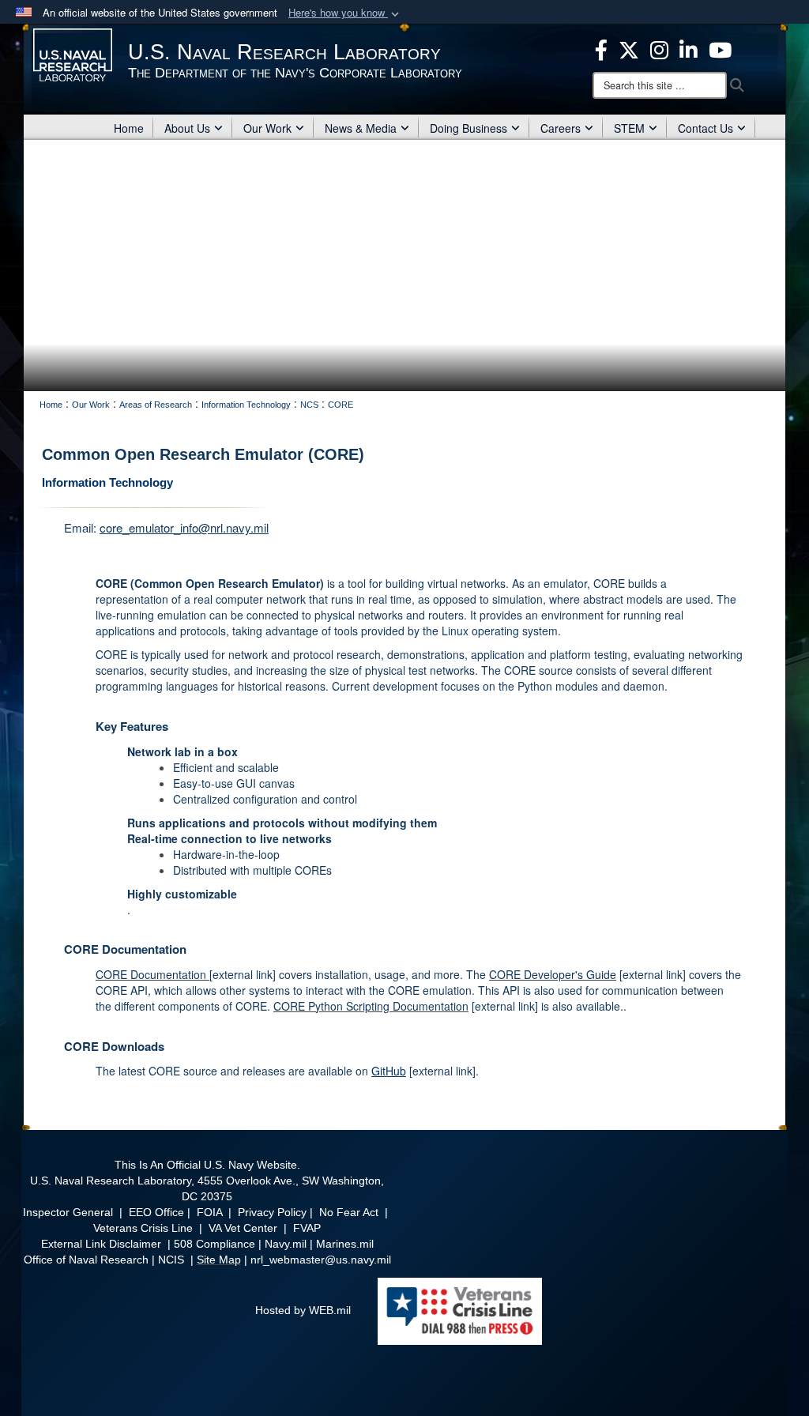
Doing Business (468, 128)
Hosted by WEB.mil (303, 1310)
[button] (345, 13)
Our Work (267, 128)
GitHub (388, 1071)
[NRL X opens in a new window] (629, 48)
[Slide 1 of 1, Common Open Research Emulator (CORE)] (404, 265)
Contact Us (705, 128)
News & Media (361, 128)
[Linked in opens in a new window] (688, 48)
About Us (187, 128)
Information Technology (107, 482)
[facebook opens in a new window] (601, 48)
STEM (629, 128)
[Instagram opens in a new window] (659, 48)
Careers (560, 128)
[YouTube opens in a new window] (720, 48)
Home (129, 128)
